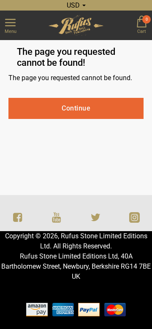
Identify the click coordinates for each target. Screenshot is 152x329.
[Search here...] (120, 25)
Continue (76, 108)
